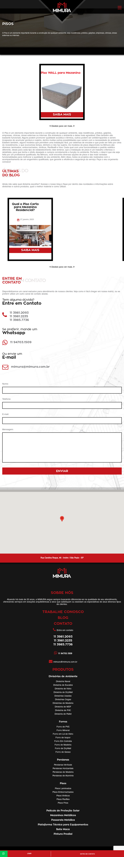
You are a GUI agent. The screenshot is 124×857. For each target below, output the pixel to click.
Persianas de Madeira (63, 772)
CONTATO (63, 624)
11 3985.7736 (19, 319)
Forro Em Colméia (63, 741)
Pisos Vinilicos (63, 796)
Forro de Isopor (62, 738)
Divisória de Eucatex (63, 685)
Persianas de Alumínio (63, 776)
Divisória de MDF (63, 707)
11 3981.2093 (19, 312)
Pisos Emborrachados (62, 792)
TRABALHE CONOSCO (63, 612)
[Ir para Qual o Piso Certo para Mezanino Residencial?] (30, 235)
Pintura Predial (63, 834)
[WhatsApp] (4, 854)
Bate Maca (63, 829)
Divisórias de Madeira (63, 703)
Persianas (63, 760)
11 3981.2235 (19, 316)
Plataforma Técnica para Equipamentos (63, 824)
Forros (63, 721)
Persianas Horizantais (63, 769)
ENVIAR (62, 471)
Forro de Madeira (63, 745)
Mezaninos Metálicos (63, 815)
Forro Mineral (63, 731)
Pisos (63, 783)
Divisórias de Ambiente (63, 676)
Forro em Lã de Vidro (63, 734)
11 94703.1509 (20, 342)
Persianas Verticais (63, 765)
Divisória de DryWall (63, 692)
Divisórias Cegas (63, 700)
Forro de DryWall (63, 749)
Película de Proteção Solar (63, 810)
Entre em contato (87, 854)
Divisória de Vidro (63, 689)
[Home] (62, 13)
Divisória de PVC (63, 711)
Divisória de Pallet (63, 714)
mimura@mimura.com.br (30, 366)
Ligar (29, 853)
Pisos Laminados (63, 789)
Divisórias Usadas (63, 696)
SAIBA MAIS (62, 114)
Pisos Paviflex (63, 799)
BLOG (63, 618)
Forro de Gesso (63, 752)
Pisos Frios (63, 803)
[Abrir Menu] (119, 7)
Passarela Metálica (63, 820)
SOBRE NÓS (62, 593)
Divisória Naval (63, 682)
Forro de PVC (63, 727)
